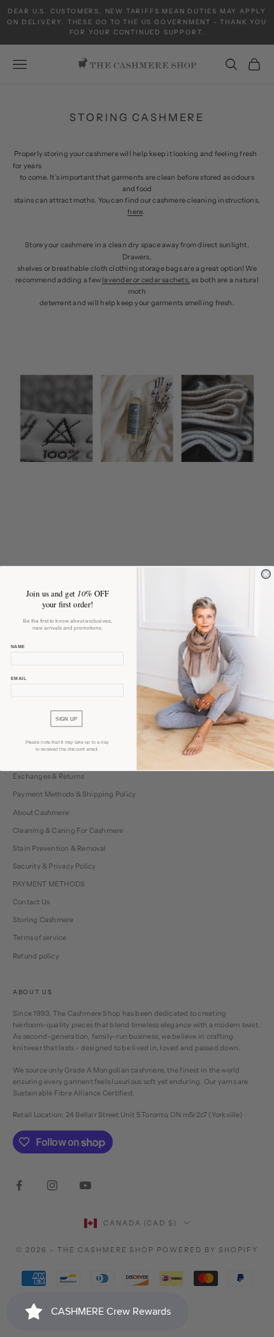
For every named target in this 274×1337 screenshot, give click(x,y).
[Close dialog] (265, 574)
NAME (18, 646)
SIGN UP (66, 719)
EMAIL (19, 678)
